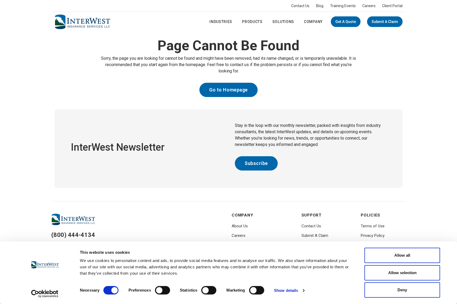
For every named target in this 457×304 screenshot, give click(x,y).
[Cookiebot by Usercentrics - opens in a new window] (45, 294)
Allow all (402, 255)
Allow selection (402, 272)
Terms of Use (373, 226)
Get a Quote (345, 22)
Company (313, 22)
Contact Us (300, 6)
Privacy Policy (373, 235)
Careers (369, 6)
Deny (402, 290)
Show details (286, 290)
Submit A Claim (385, 22)
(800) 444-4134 (73, 235)
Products (252, 22)
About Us (240, 226)
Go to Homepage (228, 90)
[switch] (162, 290)
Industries (220, 22)
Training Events (343, 6)
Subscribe (256, 163)
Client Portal (392, 6)
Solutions (283, 22)
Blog (319, 6)
